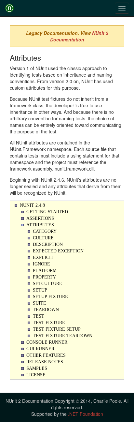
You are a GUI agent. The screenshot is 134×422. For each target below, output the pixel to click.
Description (48, 244)
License (36, 374)
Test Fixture (49, 322)
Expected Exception (58, 251)
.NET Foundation (85, 414)
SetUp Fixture (50, 296)
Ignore (41, 264)
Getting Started (47, 211)
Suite (39, 303)
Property (44, 277)
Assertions (40, 218)
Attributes (40, 224)
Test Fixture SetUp (57, 329)
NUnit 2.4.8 (32, 205)
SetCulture (47, 283)
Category (45, 231)
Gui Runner (40, 348)
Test (38, 316)
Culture (43, 237)
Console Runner (46, 342)
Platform (45, 270)
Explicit (43, 257)
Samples (36, 368)
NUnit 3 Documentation (79, 36)
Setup (40, 290)
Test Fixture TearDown (62, 335)
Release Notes (44, 361)
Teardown (46, 309)
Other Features (46, 355)
